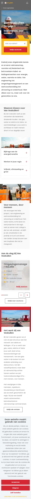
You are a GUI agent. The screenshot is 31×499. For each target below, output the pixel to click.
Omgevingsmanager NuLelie (15, 265)
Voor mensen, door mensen (13, 206)
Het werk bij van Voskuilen (12, 331)
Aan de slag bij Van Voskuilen (11, 254)
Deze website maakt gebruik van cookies (15, 420)
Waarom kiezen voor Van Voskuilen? (14, 109)
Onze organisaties (8, 8)
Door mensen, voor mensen (13, 32)
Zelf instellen (15, 493)
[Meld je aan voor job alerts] (27, 3)
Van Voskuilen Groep (14, 24)
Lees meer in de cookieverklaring (15, 496)
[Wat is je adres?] (24, 43)
